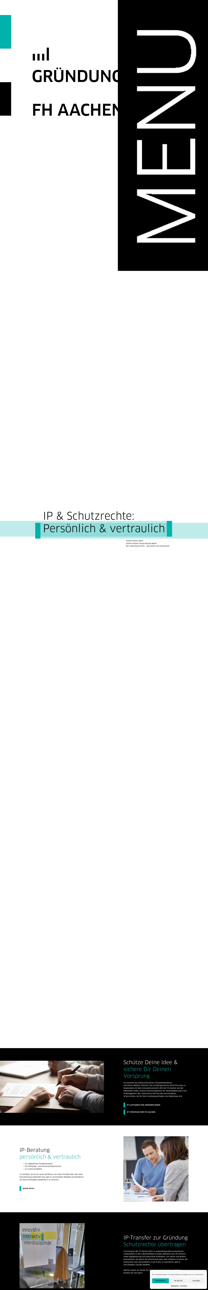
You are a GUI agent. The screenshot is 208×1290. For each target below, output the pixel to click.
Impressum (183, 1286)
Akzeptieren (160, 1281)
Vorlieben (196, 1281)
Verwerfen (178, 1281)
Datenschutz (175, 1286)
